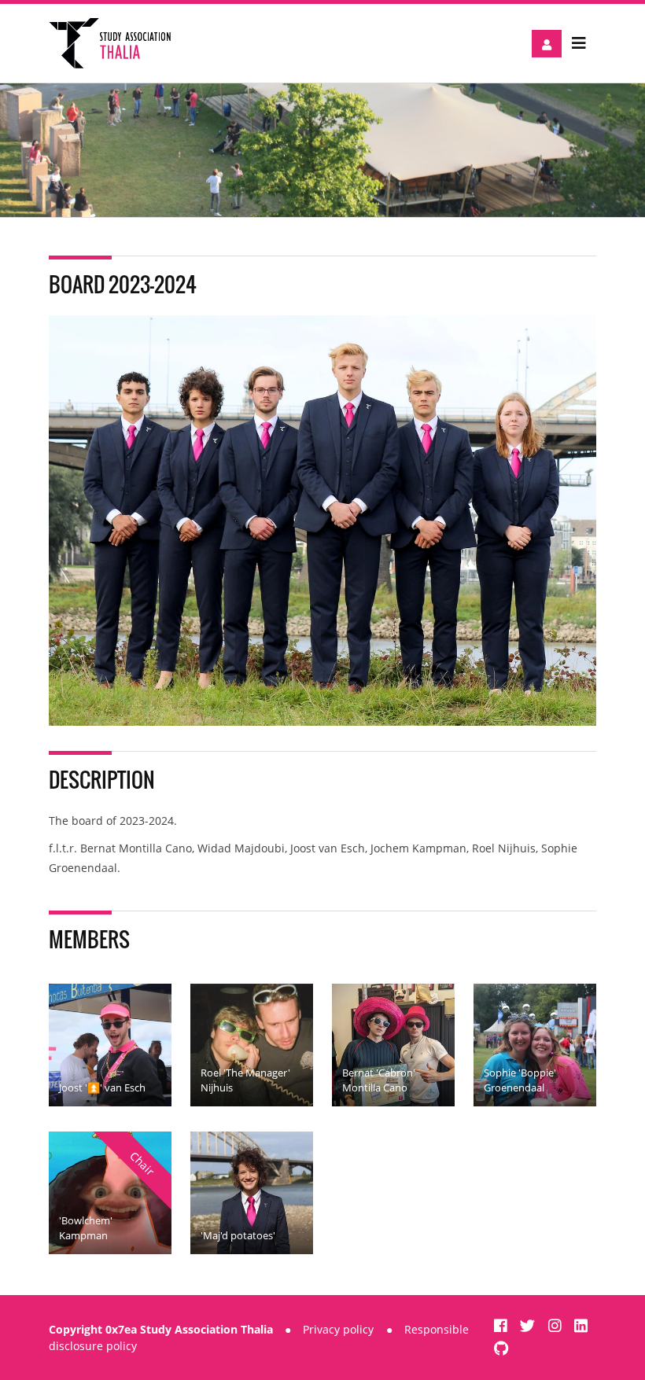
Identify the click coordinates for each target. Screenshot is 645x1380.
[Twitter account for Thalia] (529, 1325)
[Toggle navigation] (579, 43)
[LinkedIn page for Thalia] (581, 1325)
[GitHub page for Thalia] (501, 1348)
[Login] (547, 43)
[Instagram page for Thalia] (557, 1325)
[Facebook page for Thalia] (502, 1325)
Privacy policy (338, 1329)
